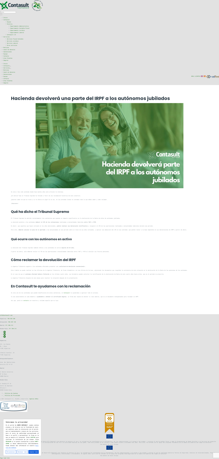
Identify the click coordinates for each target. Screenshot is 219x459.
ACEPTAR (32, 437)
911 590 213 (9, 325)
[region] (22, 437)
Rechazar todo (22, 452)
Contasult (67, 293)
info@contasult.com (6, 315)
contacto (26, 300)
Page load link (5, 458)
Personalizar (11, 452)
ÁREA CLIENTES (195, 76)
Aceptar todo (34, 452)
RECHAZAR (8, 441)
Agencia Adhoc (33, 399)
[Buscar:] (8, 12)
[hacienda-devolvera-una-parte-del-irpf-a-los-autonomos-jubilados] (109, 145)
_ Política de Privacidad (11, 395)
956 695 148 (12, 322)
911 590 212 (12, 328)
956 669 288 (11, 318)
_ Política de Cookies (10, 393)
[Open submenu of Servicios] (10, 68)
